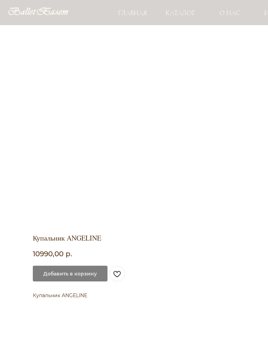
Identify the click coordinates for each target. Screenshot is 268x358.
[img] (38, 11)
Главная (132, 13)
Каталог (180, 13)
